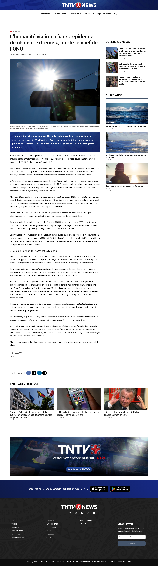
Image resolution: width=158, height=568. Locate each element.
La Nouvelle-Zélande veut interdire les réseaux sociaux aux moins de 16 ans (132, 66)
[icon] (11, 32)
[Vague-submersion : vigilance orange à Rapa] (127, 113)
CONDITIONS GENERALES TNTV (90, 562)
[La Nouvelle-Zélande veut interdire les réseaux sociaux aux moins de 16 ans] (112, 67)
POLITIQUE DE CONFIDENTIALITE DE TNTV (65, 562)
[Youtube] (94, 513)
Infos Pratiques (110, 122)
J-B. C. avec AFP (16, 353)
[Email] (44, 373)
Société (108, 182)
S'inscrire (131, 543)
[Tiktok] (88, 513)
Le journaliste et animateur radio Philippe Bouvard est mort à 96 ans (122, 413)
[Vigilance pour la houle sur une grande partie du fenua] (127, 142)
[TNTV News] (79, 506)
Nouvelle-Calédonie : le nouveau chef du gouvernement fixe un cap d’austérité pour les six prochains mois (133, 52)
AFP (12, 356)
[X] (34, 373)
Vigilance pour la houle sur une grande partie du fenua (126, 156)
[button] (115, 13)
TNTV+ (83, 523)
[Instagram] (69, 513)
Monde (17, 32)
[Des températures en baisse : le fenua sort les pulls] (127, 173)
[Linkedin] (39, 373)
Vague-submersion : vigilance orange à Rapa (126, 126)
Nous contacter (86, 520)
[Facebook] (28, 373)
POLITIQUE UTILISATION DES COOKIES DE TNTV (116, 562)
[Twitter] (76, 513)
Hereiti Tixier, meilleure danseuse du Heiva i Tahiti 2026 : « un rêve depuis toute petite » (132, 80)
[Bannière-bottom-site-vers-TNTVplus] (79, 475)
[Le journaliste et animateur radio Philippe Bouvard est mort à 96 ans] (126, 399)
